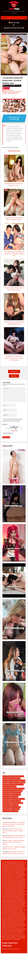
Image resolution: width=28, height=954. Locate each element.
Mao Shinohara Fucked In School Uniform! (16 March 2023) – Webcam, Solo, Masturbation (14, 357)
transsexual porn (8, 90)
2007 (12, 778)
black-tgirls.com (18, 784)
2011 (16, 780)
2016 (22, 782)
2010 (11, 780)
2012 (22, 780)
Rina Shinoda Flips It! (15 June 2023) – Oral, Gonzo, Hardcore (14, 184)
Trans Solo (14, 811)
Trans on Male (6, 809)
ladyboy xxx (6, 794)
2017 (5, 784)
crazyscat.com (16, 948)
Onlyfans (21, 798)
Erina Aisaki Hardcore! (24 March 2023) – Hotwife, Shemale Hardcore (14, 322)
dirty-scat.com (10, 948)
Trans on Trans (15, 809)
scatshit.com (4, 948)
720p (21, 776)
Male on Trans (7, 796)
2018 (11, 784)
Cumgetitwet (5, 822)
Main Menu (4, 17)
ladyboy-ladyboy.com (15, 792)
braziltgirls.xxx (7, 788)
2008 (17, 778)
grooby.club (18, 790)
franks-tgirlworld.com (8, 790)
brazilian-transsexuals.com (9, 786)
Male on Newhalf (16, 91)
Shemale (6, 800)
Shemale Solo (7, 802)
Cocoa (9, 91)
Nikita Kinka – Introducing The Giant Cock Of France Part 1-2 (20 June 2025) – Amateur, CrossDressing (13, 824)
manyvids (15, 796)
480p (15, 776)
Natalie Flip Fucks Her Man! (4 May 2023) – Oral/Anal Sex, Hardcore (14, 218)
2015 (16, 782)
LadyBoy (6, 792)
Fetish (21, 788)
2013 (5, 782)
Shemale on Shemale (15, 800)
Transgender (7, 807)
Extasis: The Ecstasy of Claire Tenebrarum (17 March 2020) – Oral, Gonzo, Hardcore (12, 830)
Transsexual (6, 811)
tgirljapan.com (7, 804)
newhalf (4, 93)
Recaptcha (4, 424)
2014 (11, 782)
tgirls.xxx (15, 804)
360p (10, 776)
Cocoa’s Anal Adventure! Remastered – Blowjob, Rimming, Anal (12, 80)
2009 (5, 780)
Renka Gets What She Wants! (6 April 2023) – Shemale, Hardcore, (14, 288)
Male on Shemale (15, 794)
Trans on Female (16, 807)
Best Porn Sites (14, 22)
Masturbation (6, 798)
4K (5, 776)
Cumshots (15, 788)
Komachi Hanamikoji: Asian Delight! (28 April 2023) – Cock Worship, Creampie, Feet (14, 253)
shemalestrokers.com (17, 802)
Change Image (14, 430)
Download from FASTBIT (14, 118)
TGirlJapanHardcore (12, 93)
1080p (5, 91)
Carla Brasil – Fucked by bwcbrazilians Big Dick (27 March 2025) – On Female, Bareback (13, 842)
